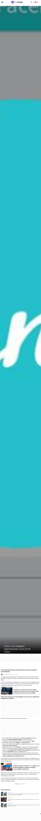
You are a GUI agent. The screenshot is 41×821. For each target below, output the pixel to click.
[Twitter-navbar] (33, 2)
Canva (2, 682)
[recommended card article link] (6, 690)
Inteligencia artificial (22, 783)
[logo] (17, 2)
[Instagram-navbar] (38, 2)
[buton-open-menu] (2, 2)
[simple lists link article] (4, 794)
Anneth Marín (6, 674)
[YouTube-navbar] (36, 2)
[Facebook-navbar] (31, 2)
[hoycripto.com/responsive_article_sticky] (40, 813)
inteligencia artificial (13, 683)
